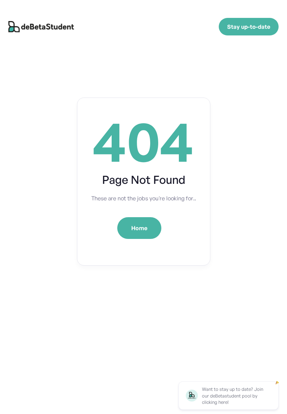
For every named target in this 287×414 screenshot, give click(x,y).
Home (139, 228)
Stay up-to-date (248, 26)
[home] (42, 26)
